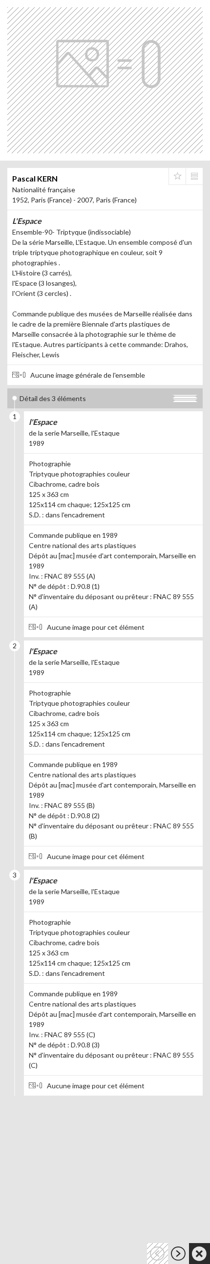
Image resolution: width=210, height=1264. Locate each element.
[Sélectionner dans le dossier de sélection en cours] (177, 176)
